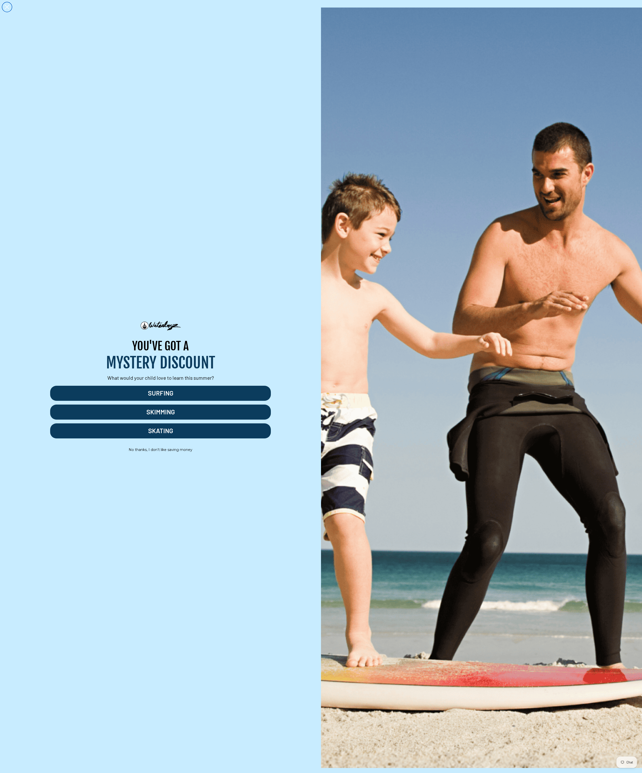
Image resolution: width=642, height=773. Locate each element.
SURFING (160, 393)
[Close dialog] (7, 7)
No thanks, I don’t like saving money (160, 449)
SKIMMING (160, 412)
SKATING (160, 430)
